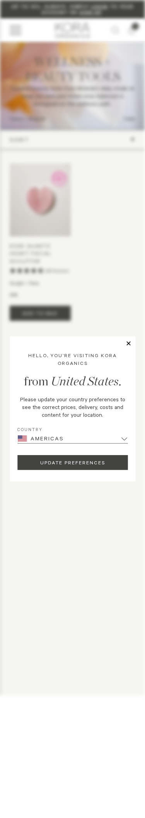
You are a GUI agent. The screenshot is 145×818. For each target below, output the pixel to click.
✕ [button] (128, 343)
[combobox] (19, 762)
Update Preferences (72, 462)
